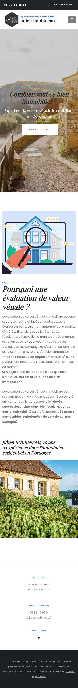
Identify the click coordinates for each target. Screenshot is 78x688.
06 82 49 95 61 (15, 4)
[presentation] (10, 110)
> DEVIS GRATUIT (61, 4)
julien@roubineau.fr (39, 617)
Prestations (39, 129)
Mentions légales (12, 671)
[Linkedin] (39, 638)
